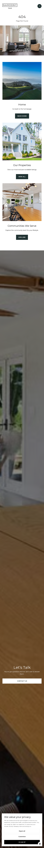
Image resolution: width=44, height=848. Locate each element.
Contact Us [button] (22, 681)
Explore (22, 237)
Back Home (22, 116)
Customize (22, 836)
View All (22, 177)
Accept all (22, 842)
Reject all (22, 831)
